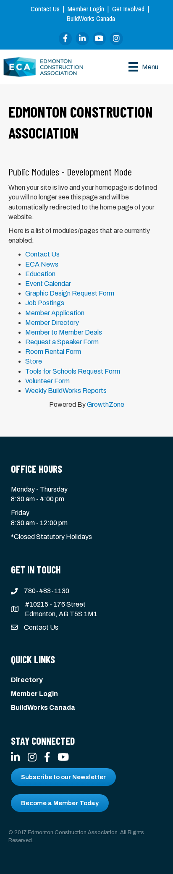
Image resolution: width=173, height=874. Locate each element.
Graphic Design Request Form (69, 293)
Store (33, 361)
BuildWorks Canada (91, 18)
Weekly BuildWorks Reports (66, 390)
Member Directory (52, 322)
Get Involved (128, 8)
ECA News (41, 264)
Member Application (54, 313)
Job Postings (44, 302)
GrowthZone (105, 404)
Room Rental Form (53, 351)
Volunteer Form (47, 381)
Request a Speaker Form (62, 341)
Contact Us (45, 8)
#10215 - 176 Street (55, 604)
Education (40, 273)
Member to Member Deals (63, 332)
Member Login (86, 8)
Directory (27, 679)
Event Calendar (48, 283)
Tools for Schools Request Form (72, 371)
